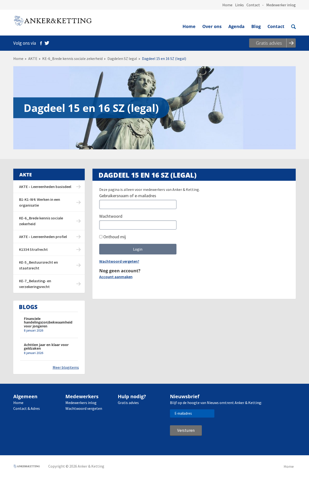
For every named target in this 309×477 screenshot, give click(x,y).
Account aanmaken (116, 276)
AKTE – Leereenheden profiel (43, 236)
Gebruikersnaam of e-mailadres (127, 195)
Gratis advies (128, 402)
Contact (253, 4)
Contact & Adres (26, 408)
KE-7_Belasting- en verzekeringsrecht (35, 283)
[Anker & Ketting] (52, 21)
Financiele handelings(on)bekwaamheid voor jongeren (48, 322)
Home (227, 4)
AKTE (32, 58)
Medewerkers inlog (81, 402)
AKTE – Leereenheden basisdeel (45, 186)
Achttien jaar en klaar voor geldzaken (46, 346)
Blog (256, 26)
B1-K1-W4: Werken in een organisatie (39, 202)
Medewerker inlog (281, 4)
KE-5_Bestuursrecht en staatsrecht (38, 265)
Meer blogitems (66, 367)
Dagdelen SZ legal (122, 58)
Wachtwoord (110, 216)
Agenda (236, 26)
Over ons (212, 26)
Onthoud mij (114, 236)
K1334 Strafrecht (33, 249)
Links (239, 4)
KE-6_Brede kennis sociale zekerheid (72, 58)
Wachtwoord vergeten (83, 408)
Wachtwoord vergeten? (119, 261)
